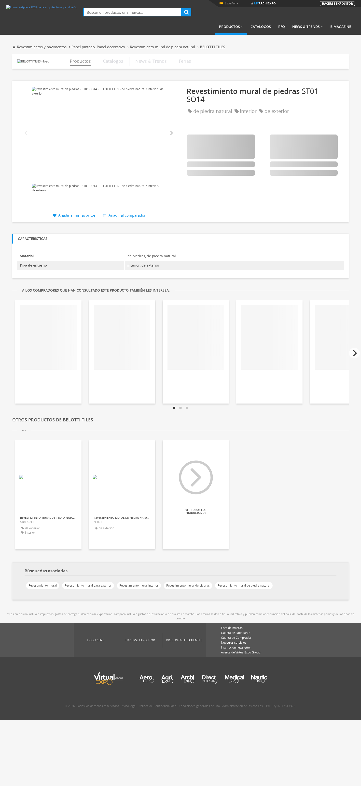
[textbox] (132, 12)
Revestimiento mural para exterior (88, 585)
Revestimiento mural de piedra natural (244, 585)
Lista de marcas (232, 628)
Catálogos (260, 27)
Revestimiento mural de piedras (188, 585)
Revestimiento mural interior (138, 585)
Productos (229, 27)
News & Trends (306, 27)
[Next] (171, 133)
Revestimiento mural (42, 585)
